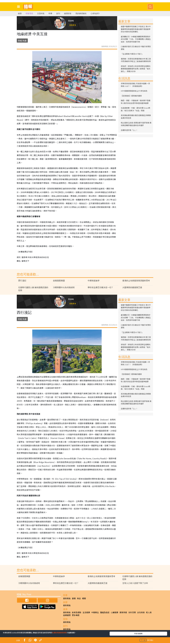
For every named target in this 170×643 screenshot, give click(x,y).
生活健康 (86, 612)
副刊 (58, 13)
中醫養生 (95, 612)
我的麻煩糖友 (81, 13)
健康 (20, 13)
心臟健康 (114, 612)
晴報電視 (29, 13)
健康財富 (67, 13)
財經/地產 (22, 40)
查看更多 (72, 25)
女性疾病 (141, 612)
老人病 (148, 612)
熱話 (79, 598)
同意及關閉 (138, 633)
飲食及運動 (76, 612)
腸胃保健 (123, 612)
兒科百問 (132, 612)
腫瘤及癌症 (104, 612)
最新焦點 (67, 598)
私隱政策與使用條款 (59, 632)
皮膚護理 (67, 615)
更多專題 (75, 615)
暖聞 (84, 598)
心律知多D (95, 13)
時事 (50, 13)
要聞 (74, 598)
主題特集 (41, 13)
